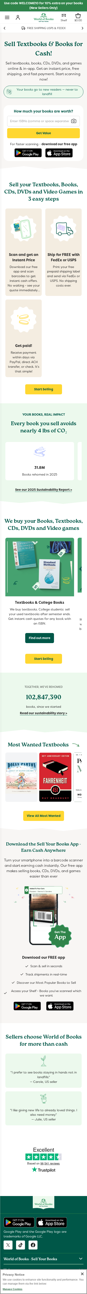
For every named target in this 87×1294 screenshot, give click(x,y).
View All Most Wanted (43, 816)
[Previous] (4, 28)
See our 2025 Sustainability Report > (43, 490)
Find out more (39, 638)
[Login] (17, 17)
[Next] (82, 28)
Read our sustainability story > (43, 713)
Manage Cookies (12, 1289)
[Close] (82, 1273)
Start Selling (43, 389)
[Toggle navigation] (7, 17)
